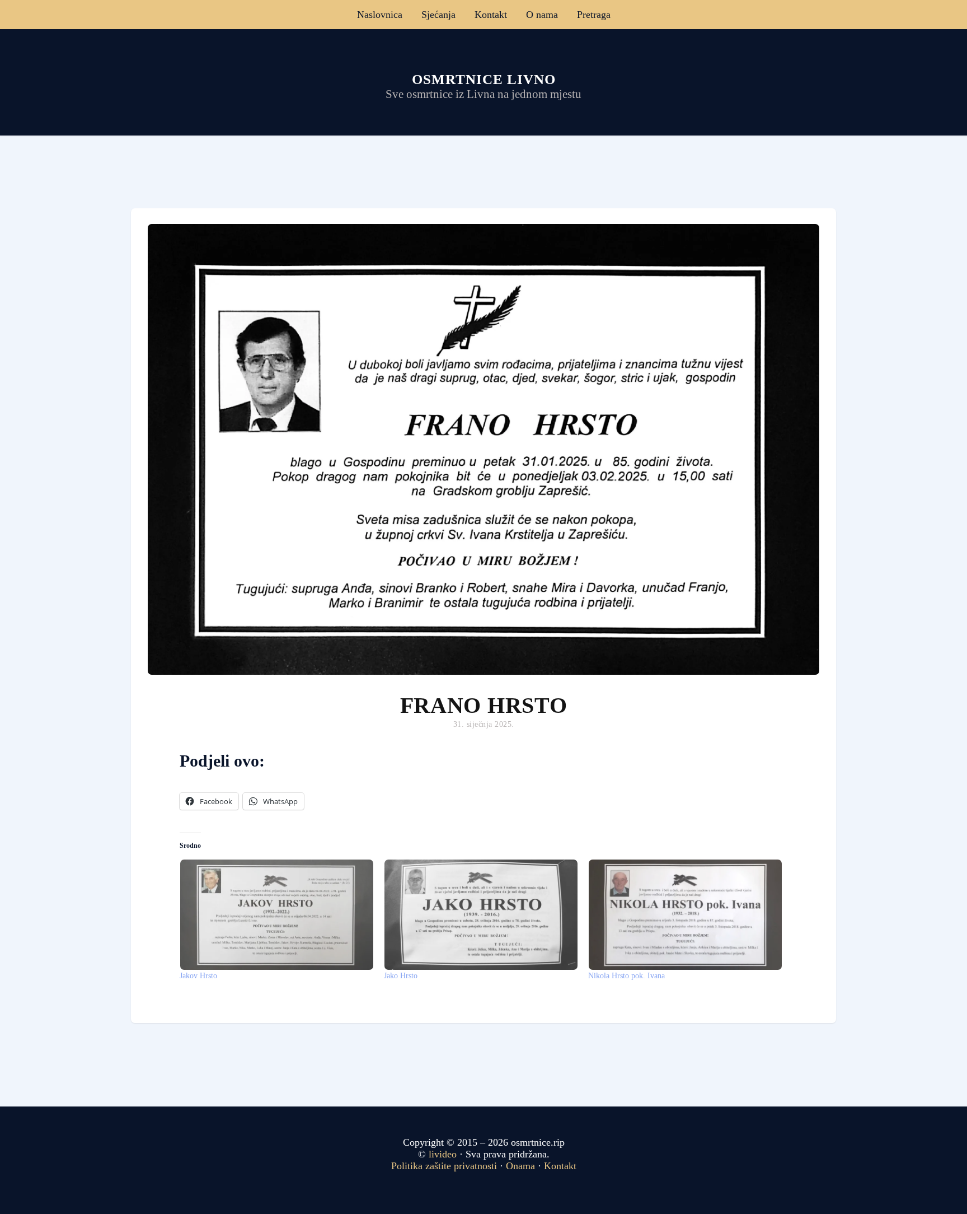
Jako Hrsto (400, 976)
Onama (520, 1165)
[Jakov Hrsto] (276, 914)
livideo (444, 1154)
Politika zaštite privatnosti (444, 1165)
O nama (542, 14)
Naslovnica (379, 14)
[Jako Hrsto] (480, 914)
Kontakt (491, 14)
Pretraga (594, 14)
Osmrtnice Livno (484, 79)
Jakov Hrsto (198, 976)
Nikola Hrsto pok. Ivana (626, 976)
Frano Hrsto (483, 705)
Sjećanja (438, 14)
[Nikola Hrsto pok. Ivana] (684, 914)
